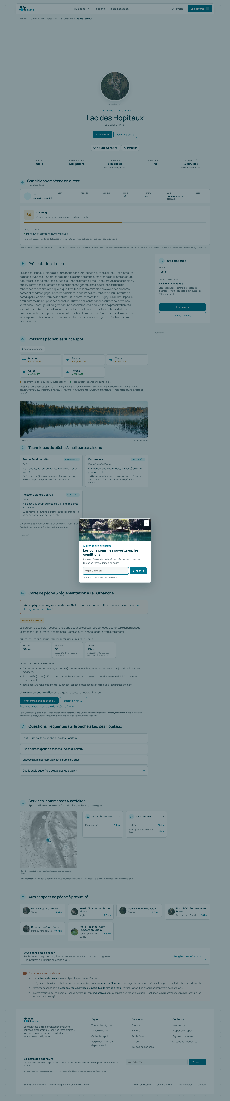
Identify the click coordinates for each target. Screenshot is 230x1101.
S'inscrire (138, 570)
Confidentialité (110, 577)
